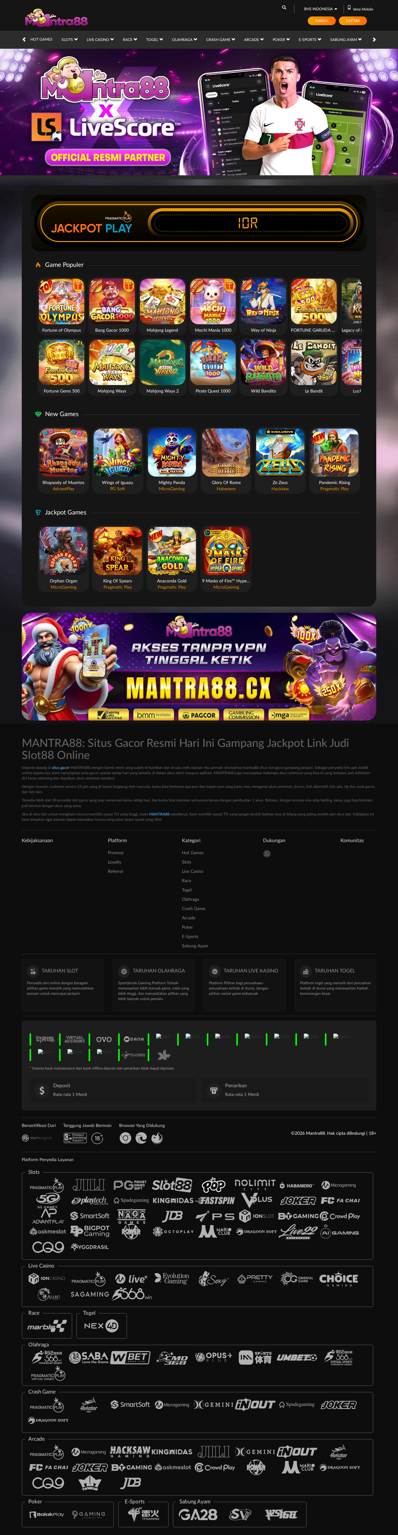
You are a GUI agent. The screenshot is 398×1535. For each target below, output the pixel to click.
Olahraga (182, 40)
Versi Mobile (363, 9)
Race (128, 40)
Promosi (115, 853)
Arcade (252, 40)
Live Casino (98, 40)
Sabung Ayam (344, 40)
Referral (115, 871)
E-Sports (308, 40)
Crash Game (218, 40)
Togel (152, 40)
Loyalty (114, 862)
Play (118, 228)
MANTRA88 (159, 814)
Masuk (322, 21)
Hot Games (41, 39)
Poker (279, 40)
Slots (68, 40)
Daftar (353, 21)
